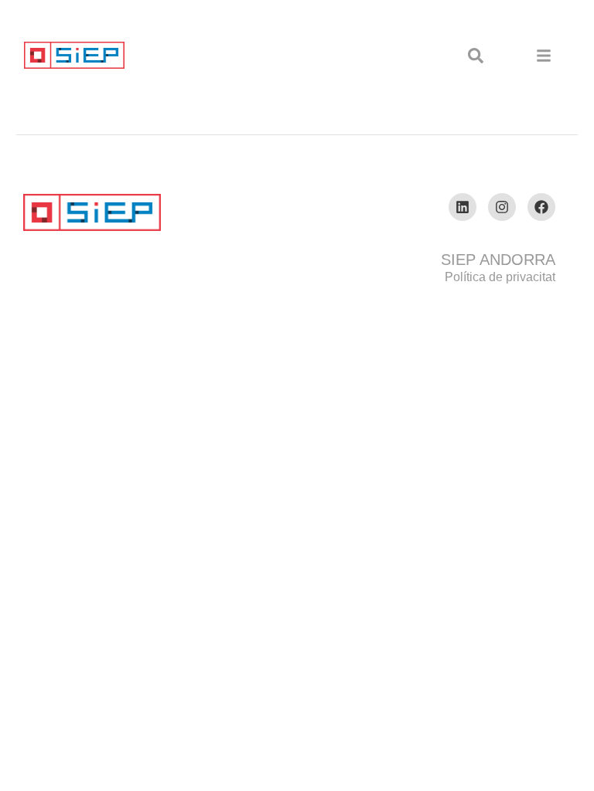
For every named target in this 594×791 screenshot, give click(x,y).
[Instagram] (502, 207)
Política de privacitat (500, 276)
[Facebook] (541, 207)
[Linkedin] (462, 207)
